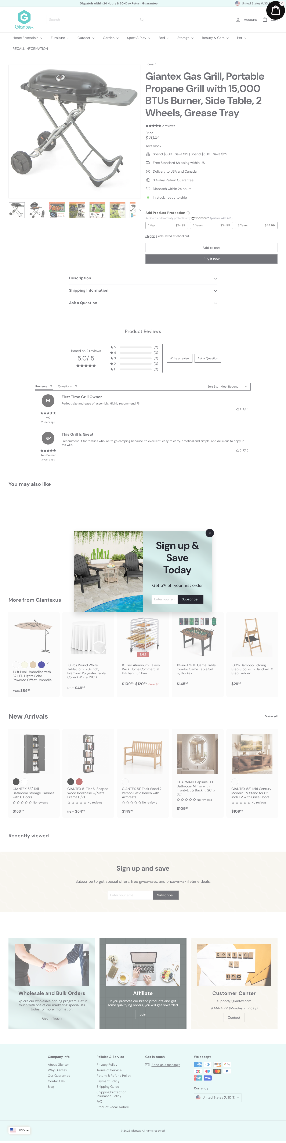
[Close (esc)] (210, 533)
